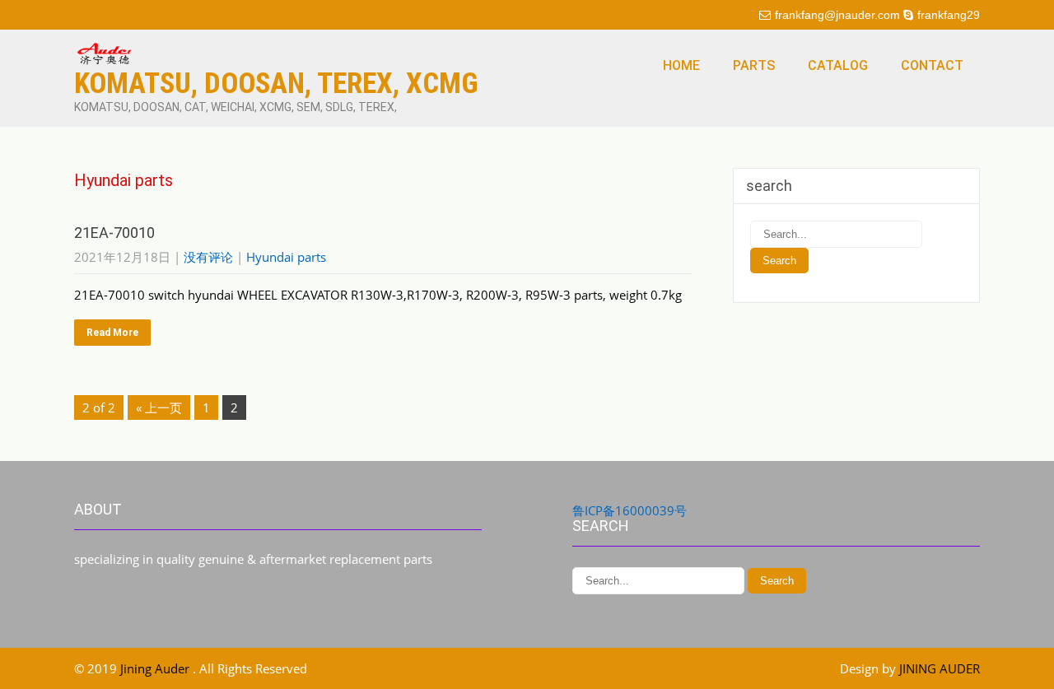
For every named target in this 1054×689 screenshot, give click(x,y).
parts (754, 65)
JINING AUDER (939, 668)
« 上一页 (159, 407)
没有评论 (208, 257)
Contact (932, 65)
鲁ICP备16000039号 (629, 510)
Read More (112, 332)
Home (681, 65)
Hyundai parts (286, 257)
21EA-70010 (114, 232)
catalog (838, 65)
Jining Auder (156, 668)
